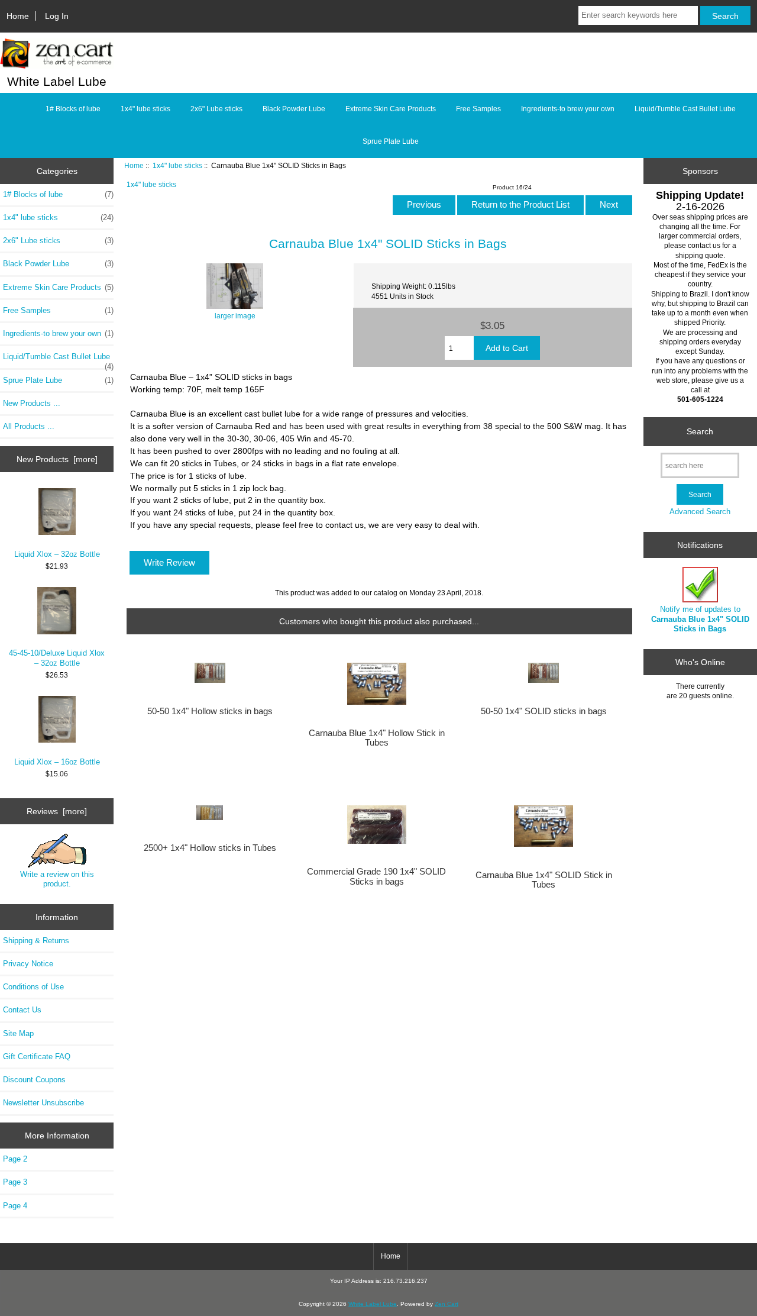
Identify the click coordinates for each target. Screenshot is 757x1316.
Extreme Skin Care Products (390, 109)
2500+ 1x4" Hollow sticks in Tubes (210, 848)
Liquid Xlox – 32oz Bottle (57, 554)
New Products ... (31, 403)
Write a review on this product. (57, 879)
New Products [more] (57, 459)
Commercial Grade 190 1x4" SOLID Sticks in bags (376, 876)
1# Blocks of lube (73, 109)
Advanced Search (699, 511)
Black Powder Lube (294, 109)
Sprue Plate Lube (391, 141)
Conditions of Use (33, 986)
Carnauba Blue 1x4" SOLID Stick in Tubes (543, 879)
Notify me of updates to (700, 619)
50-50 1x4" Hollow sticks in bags (210, 711)
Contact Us (22, 1009)
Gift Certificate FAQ (36, 1056)
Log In (57, 16)
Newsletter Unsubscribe (43, 1102)
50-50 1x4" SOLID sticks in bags (544, 711)
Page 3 (15, 1182)
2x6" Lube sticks (216, 109)
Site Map (18, 1033)
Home (18, 16)
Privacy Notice (28, 963)
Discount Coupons (34, 1079)
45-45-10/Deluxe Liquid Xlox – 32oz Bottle (57, 658)
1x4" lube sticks (177, 165)
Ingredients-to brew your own (567, 109)
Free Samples (478, 109)
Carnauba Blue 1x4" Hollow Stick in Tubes (377, 737)
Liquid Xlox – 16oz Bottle (57, 761)
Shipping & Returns (36, 940)
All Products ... (28, 426)
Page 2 (15, 1158)
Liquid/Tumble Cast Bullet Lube (685, 109)
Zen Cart (446, 1304)
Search (700, 431)
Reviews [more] (57, 811)
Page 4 (15, 1205)
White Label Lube (372, 1304)
